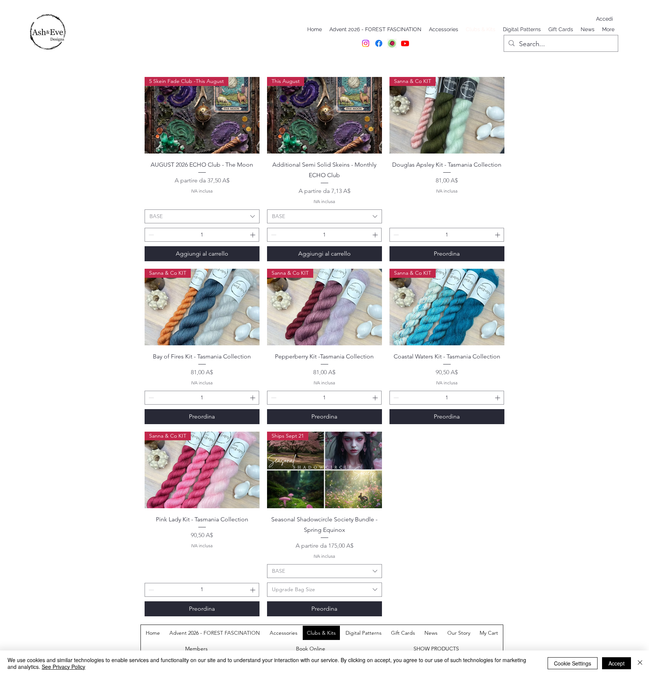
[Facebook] (378, 43)
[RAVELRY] (392, 43)
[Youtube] (405, 43)
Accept (616, 663)
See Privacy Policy (63, 666)
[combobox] (202, 216)
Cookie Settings (572, 663)
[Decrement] (150, 234)
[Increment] (253, 234)
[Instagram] (365, 43)
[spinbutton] (202, 234)
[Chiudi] (639, 663)
